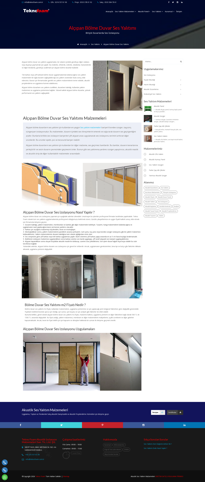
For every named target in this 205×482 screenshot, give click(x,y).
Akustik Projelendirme (169, 211)
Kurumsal (169, 11)
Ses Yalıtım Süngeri (156, 165)
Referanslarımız (119, 445)
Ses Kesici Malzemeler (152, 192)
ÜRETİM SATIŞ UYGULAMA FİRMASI (169, 476)
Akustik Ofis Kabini (156, 154)
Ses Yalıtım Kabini (160, 136)
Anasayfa (109, 11)
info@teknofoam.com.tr (34, 2)
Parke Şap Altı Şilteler (162, 126)
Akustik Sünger (159, 116)
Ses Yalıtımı (157, 11)
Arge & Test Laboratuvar (112, 449)
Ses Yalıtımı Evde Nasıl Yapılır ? (155, 448)
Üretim (126, 449)
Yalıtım (161, 216)
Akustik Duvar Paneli (164, 197)
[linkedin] (184, 425)
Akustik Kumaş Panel (157, 159)
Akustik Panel (143, 11)
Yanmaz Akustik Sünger (158, 175)
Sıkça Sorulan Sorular (111, 454)
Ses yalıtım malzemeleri (90, 127)
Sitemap (66, 476)
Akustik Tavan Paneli (152, 211)
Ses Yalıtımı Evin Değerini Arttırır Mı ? (158, 444)
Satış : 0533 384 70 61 (108, 2)
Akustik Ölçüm (150, 197)
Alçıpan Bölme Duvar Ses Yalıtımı (116, 44)
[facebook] (20, 425)
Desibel (176, 206)
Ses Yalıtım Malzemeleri (125, 11)
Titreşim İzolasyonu (169, 192)
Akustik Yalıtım (150, 202)
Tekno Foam (40, 476)
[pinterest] (102, 425)
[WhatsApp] (5, 477)
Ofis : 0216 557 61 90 (59, 2)
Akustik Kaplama (150, 206)
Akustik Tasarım (150, 216)
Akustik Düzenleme (151, 188)
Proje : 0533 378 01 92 (83, 2)
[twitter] (61, 425)
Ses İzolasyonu (163, 202)
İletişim (179, 11)
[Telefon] (5, 462)
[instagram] (143, 425)
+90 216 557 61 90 (32, 454)
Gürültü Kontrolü (164, 206)
